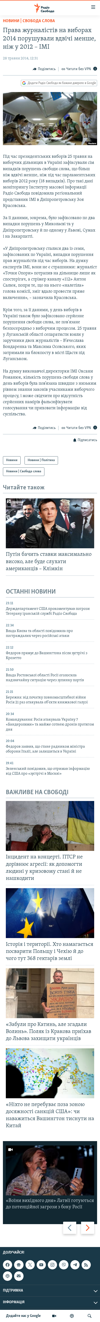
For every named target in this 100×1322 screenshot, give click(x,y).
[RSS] (86, 1264)
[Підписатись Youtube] (41, 1264)
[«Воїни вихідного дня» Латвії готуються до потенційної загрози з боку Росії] (50, 1170)
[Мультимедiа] (54, 1316)
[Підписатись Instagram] (52, 1264)
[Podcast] (7, 1276)
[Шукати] (89, 1316)
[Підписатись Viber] (63, 1264)
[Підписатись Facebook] (7, 1264)
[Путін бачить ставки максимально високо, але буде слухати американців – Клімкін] (50, 523)
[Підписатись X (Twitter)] (30, 1264)
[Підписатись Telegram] (75, 1264)
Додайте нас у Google (23, 1316)
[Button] (44, 69)
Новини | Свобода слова (29, 21)
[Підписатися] (18, 1276)
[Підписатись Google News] (18, 1264)
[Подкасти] (72, 1316)
